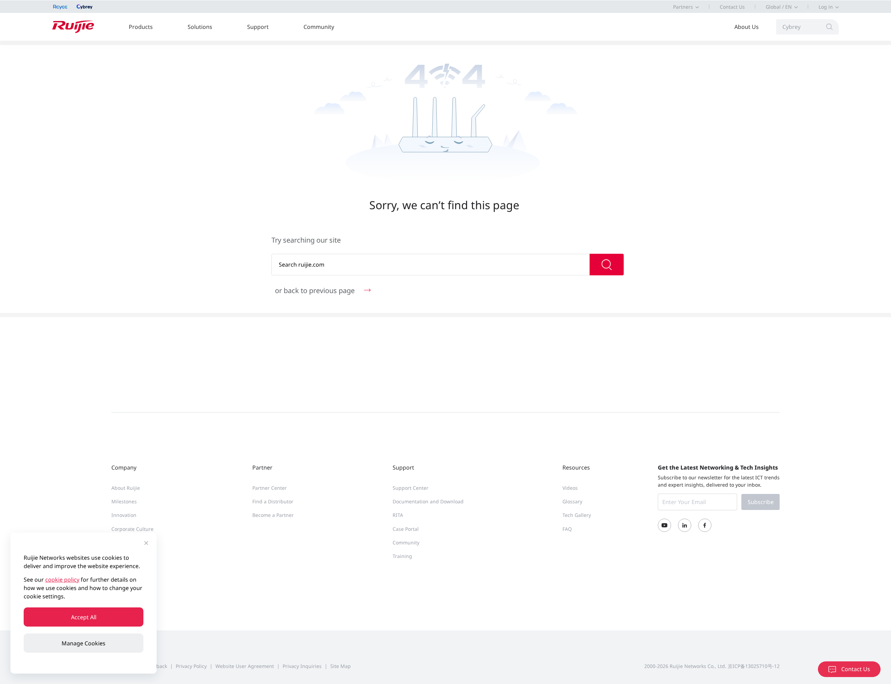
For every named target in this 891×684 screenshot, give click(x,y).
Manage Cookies (83, 643)
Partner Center (269, 488)
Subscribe (761, 502)
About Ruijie (125, 488)
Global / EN (779, 6)
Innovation (123, 515)
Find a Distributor (272, 501)
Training (402, 556)
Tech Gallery (576, 515)
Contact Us (732, 6)
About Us (746, 27)
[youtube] (664, 525)
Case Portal (406, 529)
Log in (826, 6)
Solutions (200, 27)
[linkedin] (684, 525)
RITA (398, 515)
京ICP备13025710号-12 (754, 666)
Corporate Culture (132, 529)
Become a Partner (273, 515)
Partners (683, 6)
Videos (570, 488)
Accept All (83, 617)
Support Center (410, 488)
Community (318, 27)
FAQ (567, 529)
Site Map (340, 666)
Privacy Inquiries (302, 666)
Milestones (124, 501)
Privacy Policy (191, 666)
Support (258, 27)
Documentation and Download (428, 501)
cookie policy (62, 579)
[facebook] (704, 525)
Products (141, 27)
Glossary (572, 501)
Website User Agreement (244, 666)
